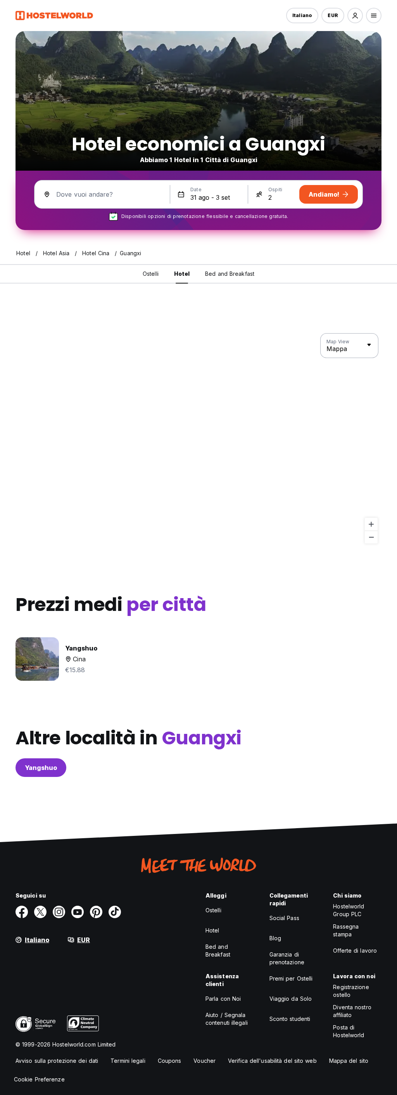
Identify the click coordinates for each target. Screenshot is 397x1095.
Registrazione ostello (351, 991)
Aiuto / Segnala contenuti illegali (226, 1019)
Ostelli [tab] (151, 273)
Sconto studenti (290, 1018)
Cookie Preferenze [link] (39, 1079)
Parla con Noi (223, 998)
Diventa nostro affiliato (352, 1011)
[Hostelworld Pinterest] (96, 912)
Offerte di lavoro (355, 950)
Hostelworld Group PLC (348, 910)
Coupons (169, 1060)
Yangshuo (41, 768)
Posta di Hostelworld (348, 1031)
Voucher (204, 1060)
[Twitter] (40, 912)
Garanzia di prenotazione (286, 958)
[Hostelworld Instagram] (59, 912)
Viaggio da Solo (290, 998)
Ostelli (213, 910)
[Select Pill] (355, 15)
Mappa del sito (348, 1060)
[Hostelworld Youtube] (77, 912)
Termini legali (127, 1060)
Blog (275, 938)
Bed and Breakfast (217, 950)
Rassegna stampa (346, 930)
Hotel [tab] (182, 273)
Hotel (212, 930)
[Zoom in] (371, 524)
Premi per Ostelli (291, 978)
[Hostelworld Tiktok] (115, 912)
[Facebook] (22, 912)
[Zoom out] (371, 537)
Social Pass (284, 918)
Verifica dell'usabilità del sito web (272, 1060)
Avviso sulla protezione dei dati (57, 1060)
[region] (198, 438)
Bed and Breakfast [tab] (229, 273)
